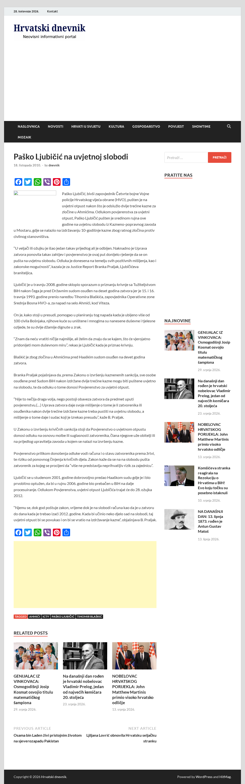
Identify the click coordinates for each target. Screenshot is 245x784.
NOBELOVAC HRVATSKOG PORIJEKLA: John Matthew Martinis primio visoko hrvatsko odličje (133, 689)
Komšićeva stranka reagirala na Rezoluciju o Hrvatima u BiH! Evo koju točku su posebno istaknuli (214, 480)
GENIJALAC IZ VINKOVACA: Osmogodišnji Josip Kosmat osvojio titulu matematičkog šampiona (33, 689)
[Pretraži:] (197, 157)
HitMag (225, 777)
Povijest (176, 126)
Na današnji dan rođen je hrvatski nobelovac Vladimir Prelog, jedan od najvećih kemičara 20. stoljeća (83, 687)
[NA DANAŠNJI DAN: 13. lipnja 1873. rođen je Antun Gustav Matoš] (179, 512)
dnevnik (54, 165)
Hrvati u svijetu (85, 126)
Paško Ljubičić (63, 616)
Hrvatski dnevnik (53, 777)
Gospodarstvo (146, 126)
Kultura (116, 126)
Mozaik (24, 137)
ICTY (46, 616)
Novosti (55, 126)
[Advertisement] (122, 85)
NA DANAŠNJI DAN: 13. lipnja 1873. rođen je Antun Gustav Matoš (210, 521)
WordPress (204, 777)
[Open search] (229, 126)
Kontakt (52, 11)
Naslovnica (29, 126)
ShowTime (201, 126)
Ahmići (34, 616)
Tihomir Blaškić (89, 616)
